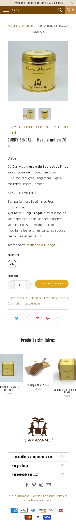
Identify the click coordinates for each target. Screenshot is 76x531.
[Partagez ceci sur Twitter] (17, 318)
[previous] (11, 71)
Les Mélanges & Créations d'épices (45, 298)
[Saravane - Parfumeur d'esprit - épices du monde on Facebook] (27, 485)
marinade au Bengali (41, 245)
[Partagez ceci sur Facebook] (27, 318)
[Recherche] (60, 10)
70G (12, 264)
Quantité (13, 276)
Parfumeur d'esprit (42, 500)
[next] (65, 71)
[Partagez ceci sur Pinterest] (37, 318)
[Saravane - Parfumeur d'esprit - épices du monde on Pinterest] (34, 485)
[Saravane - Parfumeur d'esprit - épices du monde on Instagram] (42, 485)
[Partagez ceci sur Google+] (48, 318)
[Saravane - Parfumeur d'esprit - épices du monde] (38, 10)
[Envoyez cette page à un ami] (58, 318)
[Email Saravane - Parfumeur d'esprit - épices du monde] (49, 485)
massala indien (31, 303)
